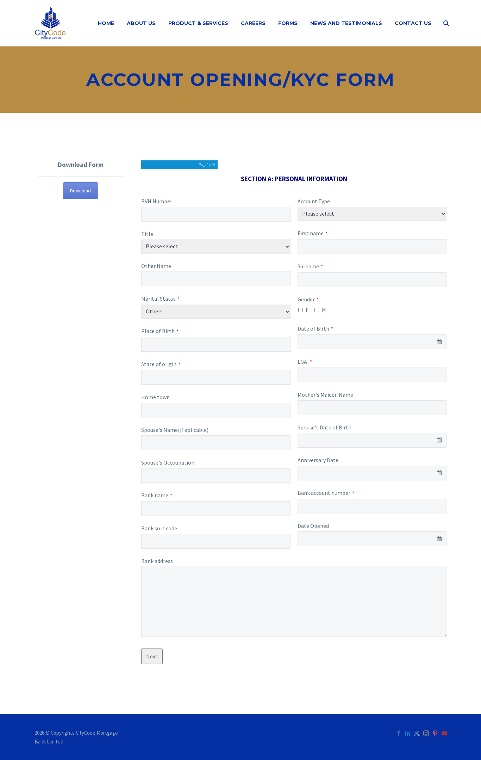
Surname (310, 266)
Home (106, 23)
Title (147, 233)
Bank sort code (159, 528)
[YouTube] (444, 733)
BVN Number (156, 201)
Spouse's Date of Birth (324, 427)
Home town (155, 397)
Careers (253, 23)
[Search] (445, 23)
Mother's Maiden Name (325, 394)
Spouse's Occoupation (167, 462)
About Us (141, 23)
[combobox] (372, 341)
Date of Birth (315, 328)
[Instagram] (426, 733)
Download (80, 190)
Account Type (314, 201)
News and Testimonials (346, 23)
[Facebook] (398, 733)
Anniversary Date (318, 460)
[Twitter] (417, 733)
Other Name (156, 265)
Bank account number (326, 492)
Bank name (156, 495)
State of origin (160, 364)
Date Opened (313, 525)
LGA (305, 361)
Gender (308, 299)
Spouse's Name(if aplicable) (174, 429)
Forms (288, 23)
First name (312, 233)
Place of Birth (160, 330)
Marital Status (160, 298)
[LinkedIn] (408, 733)
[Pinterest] (435, 733)
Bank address (157, 560)
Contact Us (413, 23)
